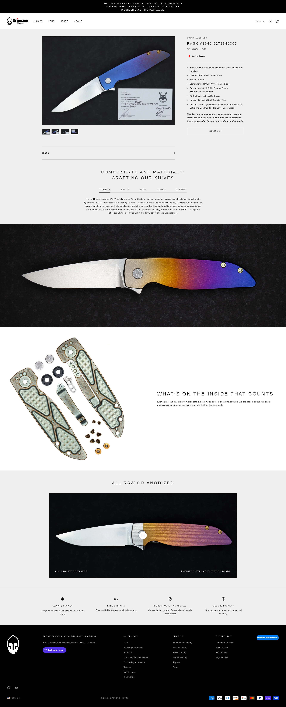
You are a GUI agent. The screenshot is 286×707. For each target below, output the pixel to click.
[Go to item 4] (74, 132)
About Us (127, 652)
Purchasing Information (134, 662)
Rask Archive (222, 647)
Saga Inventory (180, 657)
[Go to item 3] (65, 132)
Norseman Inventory (182, 642)
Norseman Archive (224, 642)
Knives (38, 21)
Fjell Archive (221, 652)
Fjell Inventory (179, 652)
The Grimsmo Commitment (136, 657)
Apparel (176, 662)
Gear (175, 667)
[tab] (104, 190)
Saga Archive (222, 657)
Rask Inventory (180, 647)
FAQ (125, 642)
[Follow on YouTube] (16, 687)
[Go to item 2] (55, 132)
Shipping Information (133, 647)
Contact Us (128, 677)
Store (64, 21)
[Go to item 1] (46, 132)
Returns (127, 667)
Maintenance (129, 672)
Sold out (215, 131)
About (78, 21)
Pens (51, 21)
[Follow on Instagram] (8, 687)
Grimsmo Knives (197, 38)
